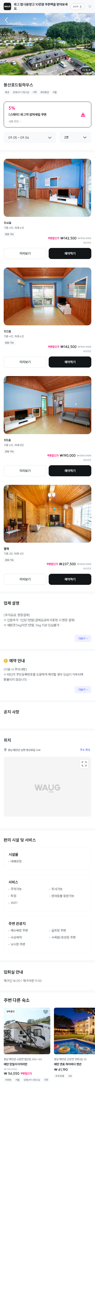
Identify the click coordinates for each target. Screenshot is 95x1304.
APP (76, 6)
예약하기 (70, 253)
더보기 (81, 638)
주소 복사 (85, 749)
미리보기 (25, 253)
